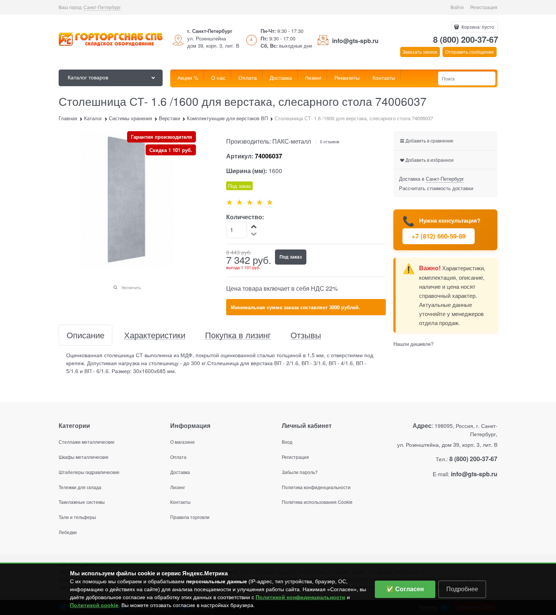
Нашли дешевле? (413, 343)
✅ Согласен (405, 589)
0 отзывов (329, 141)
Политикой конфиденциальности (300, 597)
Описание (85, 335)
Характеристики (154, 335)
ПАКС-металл (291, 141)
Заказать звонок (419, 51)
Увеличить (131, 287)
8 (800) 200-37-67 (465, 39)
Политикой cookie (94, 605)
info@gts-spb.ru (355, 40)
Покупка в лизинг (238, 335)
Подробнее (462, 589)
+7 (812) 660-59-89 (439, 235)
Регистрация (483, 7)
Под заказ (291, 256)
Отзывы (305, 335)
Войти (457, 7)
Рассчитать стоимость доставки (436, 188)
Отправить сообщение (469, 51)
